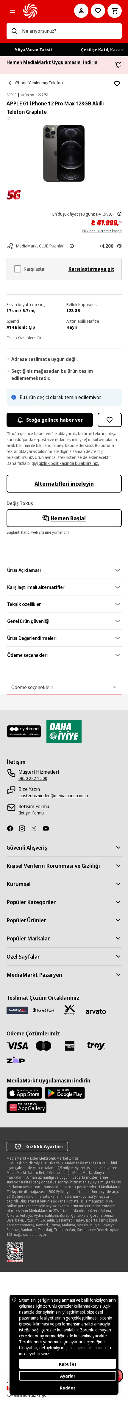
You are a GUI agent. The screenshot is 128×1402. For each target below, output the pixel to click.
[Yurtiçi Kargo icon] (69, 1010)
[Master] (43, 1046)
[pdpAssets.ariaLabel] (14, 195)
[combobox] (69, 31)
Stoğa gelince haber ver (54, 420)
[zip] (17, 1060)
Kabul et (68, 1364)
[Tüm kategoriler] (12, 10)
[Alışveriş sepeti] (114, 11)
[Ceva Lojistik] (17, 1010)
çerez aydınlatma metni (86, 1347)
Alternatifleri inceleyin (64, 483)
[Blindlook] (24, 731)
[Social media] (12, 828)
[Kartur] (43, 1010)
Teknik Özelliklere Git (24, 337)
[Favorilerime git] (98, 11)
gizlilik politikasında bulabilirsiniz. (69, 463)
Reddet (67, 1388)
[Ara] (14, 31)
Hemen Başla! (68, 518)
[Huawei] (26, 1107)
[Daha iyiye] (64, 731)
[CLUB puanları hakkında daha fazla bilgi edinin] (72, 246)
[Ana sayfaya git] (40, 11)
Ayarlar (67, 1376)
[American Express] (69, 1046)
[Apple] (24, 1093)
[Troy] (96, 1046)
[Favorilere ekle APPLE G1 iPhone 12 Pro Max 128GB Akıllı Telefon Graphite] (117, 83)
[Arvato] (96, 1011)
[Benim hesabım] (81, 11)
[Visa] (17, 1045)
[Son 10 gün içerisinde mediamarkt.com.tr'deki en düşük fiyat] (119, 214)
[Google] (65, 1093)
